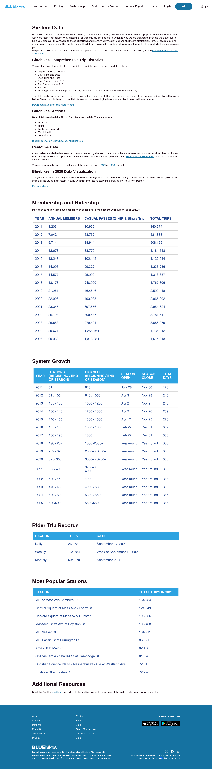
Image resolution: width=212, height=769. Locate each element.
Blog (78, 725)
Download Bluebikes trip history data (53, 104)
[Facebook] (172, 752)
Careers (36, 720)
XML (113, 165)
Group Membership (86, 729)
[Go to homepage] (15, 6)
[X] (166, 752)
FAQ (78, 720)
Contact (80, 716)
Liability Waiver (164, 755)
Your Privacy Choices (148, 758)
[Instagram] (178, 752)
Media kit (36, 729)
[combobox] (204, 7)
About (35, 716)
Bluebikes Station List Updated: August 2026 (57, 141)
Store (78, 738)
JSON (103, 165)
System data (38, 733)
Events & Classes (85, 733)
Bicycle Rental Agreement (143, 755)
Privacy (36, 738)
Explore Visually (41, 186)
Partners (36, 725)
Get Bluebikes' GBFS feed (140, 156)
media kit (57, 692)
